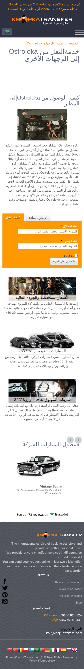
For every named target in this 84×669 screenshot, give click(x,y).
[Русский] (69, 649)
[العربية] (36, 649)
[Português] (42, 649)
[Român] (20, 649)
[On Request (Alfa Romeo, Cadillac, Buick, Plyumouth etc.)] (37, 451)
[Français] (58, 649)
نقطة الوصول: (69, 241)
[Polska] (26, 649)
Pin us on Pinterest (70, 595)
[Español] (63, 649)
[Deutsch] (47, 649)
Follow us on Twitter (70, 589)
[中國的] (10, 649)
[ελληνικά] (31, 649)
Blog (79, 602)
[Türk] (15, 649)
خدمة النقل (13, 217)
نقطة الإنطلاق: (69, 226)
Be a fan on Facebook (68, 582)
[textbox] (48, 231)
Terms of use (47, 660)
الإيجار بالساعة (37, 218)
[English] (74, 649)
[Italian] (53, 649)
